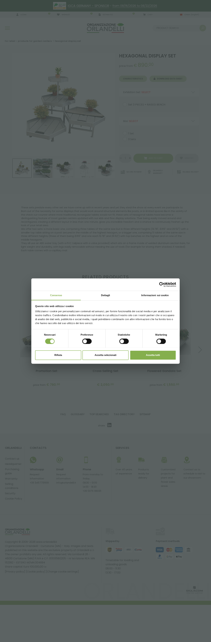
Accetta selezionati (105, 355)
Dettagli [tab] (105, 295)
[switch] (87, 341)
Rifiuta (58, 355)
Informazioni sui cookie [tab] (154, 295)
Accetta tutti (153, 355)
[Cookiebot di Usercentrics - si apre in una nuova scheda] (161, 284)
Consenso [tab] (56, 295)
